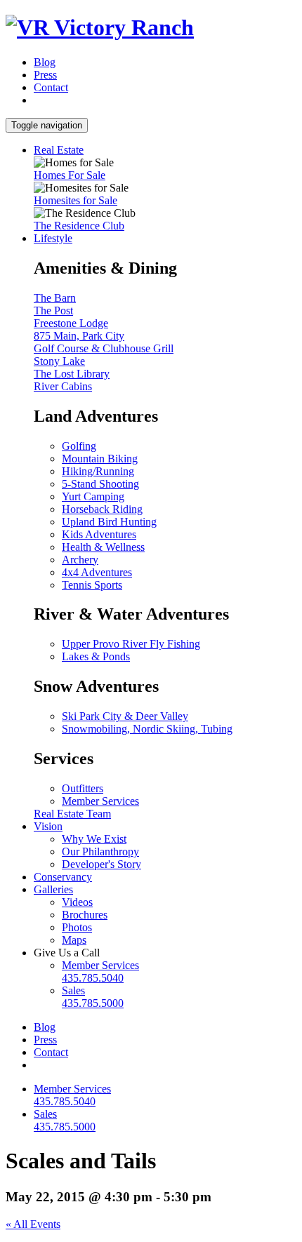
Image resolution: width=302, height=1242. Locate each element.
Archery (80, 560)
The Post (53, 310)
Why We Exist (94, 839)
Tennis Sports (92, 585)
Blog (44, 62)
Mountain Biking (100, 459)
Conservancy (63, 877)
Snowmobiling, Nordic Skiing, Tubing (147, 729)
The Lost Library (72, 374)
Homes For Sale (69, 175)
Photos (77, 927)
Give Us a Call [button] (67, 953)
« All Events (33, 1224)
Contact (51, 87)
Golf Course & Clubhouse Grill (103, 348)
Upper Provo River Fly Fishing (131, 644)
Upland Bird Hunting (109, 522)
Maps (74, 940)
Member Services (100, 801)
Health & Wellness (103, 547)
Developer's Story (101, 864)
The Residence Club (79, 226)
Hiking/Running (98, 471)
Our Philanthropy (100, 851)
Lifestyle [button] (53, 238)
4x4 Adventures (97, 572)
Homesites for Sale (75, 200)
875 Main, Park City (79, 336)
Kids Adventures (99, 534)
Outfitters (82, 788)
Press (45, 75)
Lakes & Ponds (96, 656)
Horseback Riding (102, 509)
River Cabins (63, 386)
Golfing (79, 446)
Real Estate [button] (59, 150)
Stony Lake (59, 361)
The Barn (55, 298)
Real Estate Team (72, 814)
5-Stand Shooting (100, 484)
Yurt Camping (93, 496)
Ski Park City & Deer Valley (125, 716)
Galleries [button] (53, 889)
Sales (93, 996)
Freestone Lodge (71, 323)
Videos (77, 902)
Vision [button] (48, 826)
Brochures (84, 915)
